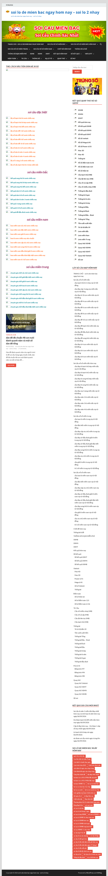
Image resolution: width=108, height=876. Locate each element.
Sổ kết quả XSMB (84, 126)
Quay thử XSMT (84, 252)
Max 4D (81, 154)
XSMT (48, 54)
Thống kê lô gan (84, 195)
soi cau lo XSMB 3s (94, 814)
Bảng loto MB (80, 676)
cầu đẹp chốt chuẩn (93, 774)
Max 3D (81, 150)
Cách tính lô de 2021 (80, 765)
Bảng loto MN (80, 672)
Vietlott (88, 54)
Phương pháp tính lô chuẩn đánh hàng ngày (87, 802)
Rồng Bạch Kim (78, 805)
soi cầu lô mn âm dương (81, 836)
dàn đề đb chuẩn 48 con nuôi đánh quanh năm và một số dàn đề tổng (20, 340)
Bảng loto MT (79, 669)
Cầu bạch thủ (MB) (85, 175)
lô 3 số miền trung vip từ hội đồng (87, 468)
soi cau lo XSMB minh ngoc (82, 823)
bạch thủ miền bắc (79, 756)
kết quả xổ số (78, 796)
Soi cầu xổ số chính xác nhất (92, 854)
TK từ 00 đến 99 (84, 227)
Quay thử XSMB (84, 243)
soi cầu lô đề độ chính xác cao (83, 851)
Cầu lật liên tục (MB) (85, 179)
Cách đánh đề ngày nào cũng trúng (84, 771)
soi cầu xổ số (77, 854)
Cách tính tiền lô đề (94, 765)
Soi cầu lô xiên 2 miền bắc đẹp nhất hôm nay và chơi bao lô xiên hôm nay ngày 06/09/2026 (87, 713)
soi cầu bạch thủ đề (79, 833)
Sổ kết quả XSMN (84, 130)
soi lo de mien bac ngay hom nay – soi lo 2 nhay (55, 12)
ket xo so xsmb (78, 790)
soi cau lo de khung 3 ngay (81, 811)
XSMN (40, 54)
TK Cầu (24, 58)
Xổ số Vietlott (80, 586)
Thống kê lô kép (84, 203)
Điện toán (12, 58)
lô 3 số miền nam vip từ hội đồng (86, 525)
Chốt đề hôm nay (64, 49)
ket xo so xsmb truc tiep (92, 790)
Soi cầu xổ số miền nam (42, 49)
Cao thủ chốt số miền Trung (82, 759)
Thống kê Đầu (83, 207)
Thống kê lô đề (81, 49)
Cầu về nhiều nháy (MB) (87, 187)
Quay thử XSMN (84, 248)
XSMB (32, 54)
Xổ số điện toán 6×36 (82, 604)
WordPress (90, 873)
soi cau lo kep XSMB (80, 814)
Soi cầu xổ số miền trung (18, 49)
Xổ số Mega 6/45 (84, 142)
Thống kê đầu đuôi (85, 191)
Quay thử (61, 58)
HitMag (99, 873)
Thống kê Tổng (83, 219)
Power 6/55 (79, 579)
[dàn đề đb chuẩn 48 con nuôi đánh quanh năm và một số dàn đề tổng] (21, 324)
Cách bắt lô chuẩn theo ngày (82, 762)
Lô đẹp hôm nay (89, 796)
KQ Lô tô (48, 58)
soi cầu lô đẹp (94, 836)
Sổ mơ (72, 58)
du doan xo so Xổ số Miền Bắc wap (84, 780)
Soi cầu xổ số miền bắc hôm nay (83, 44)
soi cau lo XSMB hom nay (81, 820)
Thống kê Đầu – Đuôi (86, 215)
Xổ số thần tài (83, 171)
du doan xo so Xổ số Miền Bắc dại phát (85, 777)
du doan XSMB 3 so (79, 784)
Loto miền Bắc (83, 231)
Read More (10, 365)
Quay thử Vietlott (84, 256)
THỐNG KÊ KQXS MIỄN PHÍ (17, 54)
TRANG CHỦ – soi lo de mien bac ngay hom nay (26, 44)
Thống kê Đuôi (83, 211)
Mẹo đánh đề (89, 799)
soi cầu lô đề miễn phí (80, 848)
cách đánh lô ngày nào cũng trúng (84, 768)
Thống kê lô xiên (84, 199)
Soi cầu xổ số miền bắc (56, 44)
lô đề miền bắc (78, 799)
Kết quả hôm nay (60, 54)
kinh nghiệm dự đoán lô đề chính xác (85, 793)
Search (77, 71)
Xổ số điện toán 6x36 (86, 163)
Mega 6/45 (78, 582)
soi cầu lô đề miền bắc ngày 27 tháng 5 (85, 845)
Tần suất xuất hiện (85, 223)
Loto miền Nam (83, 235)
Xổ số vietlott (83, 138)
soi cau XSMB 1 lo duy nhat (82, 830)
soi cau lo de (89, 805)
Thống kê (36, 58)
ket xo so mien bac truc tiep (82, 787)
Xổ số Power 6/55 (85, 146)
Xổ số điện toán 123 (85, 167)
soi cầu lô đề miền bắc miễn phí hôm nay (86, 842)
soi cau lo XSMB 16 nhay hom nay (84, 817)
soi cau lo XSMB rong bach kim (83, 826)
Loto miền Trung (84, 239)
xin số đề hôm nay (92, 857)
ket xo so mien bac (93, 784)
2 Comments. (22, 348)
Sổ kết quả (75, 54)
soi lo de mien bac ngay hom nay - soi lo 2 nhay (33, 873)
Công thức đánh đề (79, 774)
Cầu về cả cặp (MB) (85, 183)
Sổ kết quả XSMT (84, 134)
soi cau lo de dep (79, 808)
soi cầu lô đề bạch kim (80, 839)
